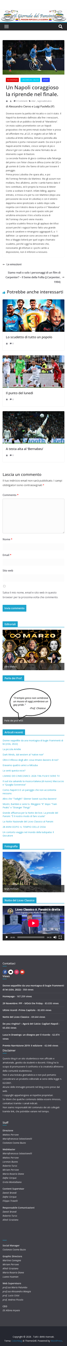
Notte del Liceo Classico (16, 1016)
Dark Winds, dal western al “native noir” (23, 754)
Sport (45, 80)
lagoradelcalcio (44, 101)
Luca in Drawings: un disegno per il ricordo (26, 1034)
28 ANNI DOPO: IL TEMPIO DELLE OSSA (24, 826)
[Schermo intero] (60, 937)
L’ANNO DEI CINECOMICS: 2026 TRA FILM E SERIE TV (31, 775)
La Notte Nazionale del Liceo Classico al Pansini (28, 821)
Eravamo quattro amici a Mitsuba (20, 765)
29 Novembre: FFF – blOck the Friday (23, 1003)
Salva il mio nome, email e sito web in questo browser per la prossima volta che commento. (30, 595)
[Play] (6, 937)
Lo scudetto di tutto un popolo (29, 337)
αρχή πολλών (11, 888)
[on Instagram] (16, 972)
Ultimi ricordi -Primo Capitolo (19, 1010)
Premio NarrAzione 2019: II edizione (22, 1045)
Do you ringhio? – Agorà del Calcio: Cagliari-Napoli (30, 1023)
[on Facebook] (5, 972)
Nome (7, 539)
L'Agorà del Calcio (30, 80)
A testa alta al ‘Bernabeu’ (24, 449)
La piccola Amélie (12, 749)
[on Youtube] (22, 972)
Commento (11, 495)
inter (33, 101)
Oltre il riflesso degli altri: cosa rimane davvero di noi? (30, 759)
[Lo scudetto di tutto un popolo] (33, 301)
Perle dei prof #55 (13, 720)
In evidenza (12, 80)
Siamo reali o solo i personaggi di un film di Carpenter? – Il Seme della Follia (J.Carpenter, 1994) (33, 277)
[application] (33, 923)
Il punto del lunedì (19, 393)
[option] (33, 650)
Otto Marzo (10, 666)
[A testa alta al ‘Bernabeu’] (33, 413)
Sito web (8, 570)
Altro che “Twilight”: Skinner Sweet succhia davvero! (29, 798)
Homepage (9, 996)
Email (7, 555)
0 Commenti (21, 101)
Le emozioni (14, 264)
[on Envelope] (10, 972)
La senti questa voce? (14, 770)
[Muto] (55, 937)
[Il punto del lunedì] (33, 357)
